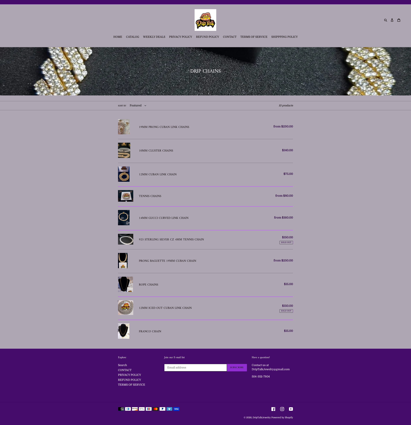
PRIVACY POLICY (129, 374)
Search (122, 365)
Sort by (122, 106)
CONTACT (124, 370)
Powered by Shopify (282, 417)
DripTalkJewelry (262, 417)
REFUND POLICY (129, 379)
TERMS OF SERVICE (131, 384)
